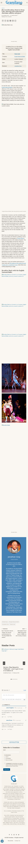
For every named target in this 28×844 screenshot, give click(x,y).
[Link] (17, 699)
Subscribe (6, 769)
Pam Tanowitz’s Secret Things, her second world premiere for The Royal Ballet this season (7, 633)
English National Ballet (20, 56)
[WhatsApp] (15, 21)
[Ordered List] (10, 699)
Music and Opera (9, 759)
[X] (5, 21)
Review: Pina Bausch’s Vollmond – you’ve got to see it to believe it (13, 668)
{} (18, 699)
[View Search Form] (27, 3)
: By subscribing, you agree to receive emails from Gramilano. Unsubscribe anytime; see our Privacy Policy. (14, 765)
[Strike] (8, 699)
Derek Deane (20, 238)
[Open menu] (1, 2)
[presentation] (14, 656)
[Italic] (5, 699)
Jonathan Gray (6, 15)
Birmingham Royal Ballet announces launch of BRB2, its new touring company (21, 632)
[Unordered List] (12, 699)
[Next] (24, 663)
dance (3, 8)
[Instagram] (14, 835)
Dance (7, 756)
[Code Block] (15, 699)
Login (24, 690)
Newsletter (10, 840)
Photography (8, 758)
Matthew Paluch (8, 672)
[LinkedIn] (8, 21)
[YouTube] (16, 835)
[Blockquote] (13, 699)
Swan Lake (17, 53)
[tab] (12, 679)
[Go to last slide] (4, 663)
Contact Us (17, 840)
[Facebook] (3, 21)
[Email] (13, 21)
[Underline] (6, 699)
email (4, 749)
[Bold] (3, 699)
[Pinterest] (10, 21)
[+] (20, 699)
